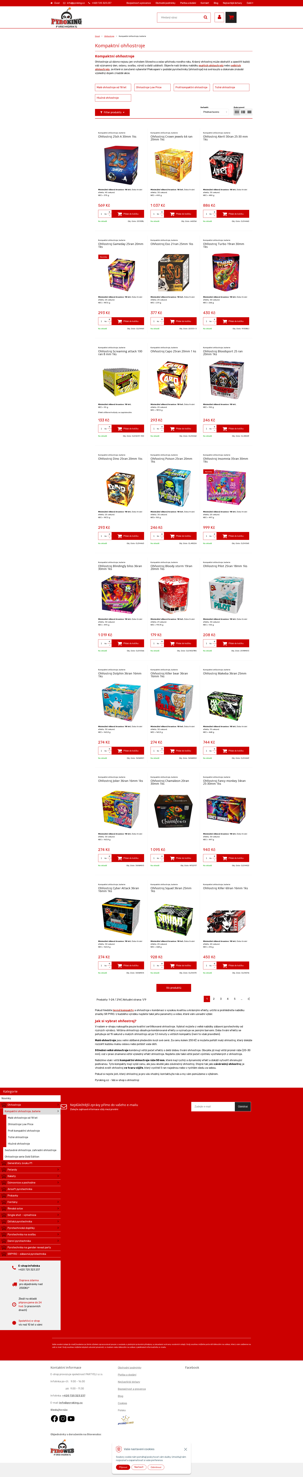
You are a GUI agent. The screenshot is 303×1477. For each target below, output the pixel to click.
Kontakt (205, 3)
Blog (216, 3)
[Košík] (232, 17)
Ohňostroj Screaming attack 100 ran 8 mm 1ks (120, 352)
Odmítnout (156, 1467)
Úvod (56, 3)
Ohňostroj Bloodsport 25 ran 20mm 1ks (223, 352)
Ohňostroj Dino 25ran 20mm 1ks (120, 458)
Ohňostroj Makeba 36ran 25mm (224, 673)
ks (106, 214)
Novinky (6, 1098)
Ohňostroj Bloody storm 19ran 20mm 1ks (171, 567)
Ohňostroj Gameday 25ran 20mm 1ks (120, 245)
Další (249, 3)
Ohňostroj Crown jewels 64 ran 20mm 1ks (171, 138)
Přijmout (123, 1467)
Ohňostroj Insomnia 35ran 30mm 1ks (225, 460)
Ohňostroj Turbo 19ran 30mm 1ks (223, 245)
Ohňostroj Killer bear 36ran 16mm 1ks (169, 674)
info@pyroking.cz (76, 3)
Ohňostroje (109, 36)
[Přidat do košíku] (128, 214)
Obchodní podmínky (165, 3)
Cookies (122, 1403)
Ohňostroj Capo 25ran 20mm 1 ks (173, 351)
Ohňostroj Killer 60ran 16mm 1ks (225, 888)
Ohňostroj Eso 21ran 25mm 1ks (172, 244)
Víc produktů (173, 987)
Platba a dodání (188, 3)
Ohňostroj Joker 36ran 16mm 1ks (120, 781)
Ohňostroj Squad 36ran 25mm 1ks (171, 889)
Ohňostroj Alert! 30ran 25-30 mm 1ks (225, 138)
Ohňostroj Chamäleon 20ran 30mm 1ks (170, 782)
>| (249, 998)
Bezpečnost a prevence (139, 3)
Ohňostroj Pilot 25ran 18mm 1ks (225, 566)
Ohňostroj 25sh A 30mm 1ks (117, 136)
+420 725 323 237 (101, 3)
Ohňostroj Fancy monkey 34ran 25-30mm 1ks (224, 782)
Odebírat (243, 1106)
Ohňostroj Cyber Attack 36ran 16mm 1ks (118, 889)
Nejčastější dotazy (232, 3)
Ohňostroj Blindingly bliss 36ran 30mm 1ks (120, 567)
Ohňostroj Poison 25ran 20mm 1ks (171, 460)
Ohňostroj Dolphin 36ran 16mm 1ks (119, 674)
